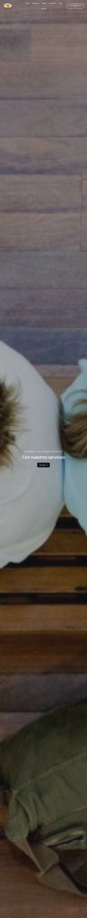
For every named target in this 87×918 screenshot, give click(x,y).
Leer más (42, 465)
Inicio (28, 3)
